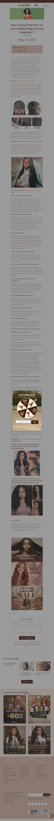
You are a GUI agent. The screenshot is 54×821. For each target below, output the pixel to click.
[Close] (39, 392)
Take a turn (34, 422)
